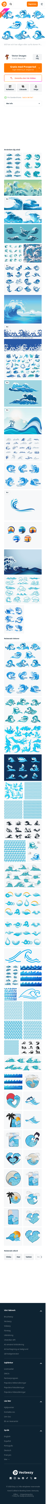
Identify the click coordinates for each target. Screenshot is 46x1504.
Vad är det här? (27, 97)
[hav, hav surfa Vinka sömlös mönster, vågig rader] (13, 1178)
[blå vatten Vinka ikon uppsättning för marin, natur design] (22, 521)
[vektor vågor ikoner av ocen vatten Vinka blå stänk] (13, 164)
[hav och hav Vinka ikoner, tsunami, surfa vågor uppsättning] (22, 635)
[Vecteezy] (4, 4)
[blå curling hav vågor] (14, 664)
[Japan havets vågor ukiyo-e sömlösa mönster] (13, 298)
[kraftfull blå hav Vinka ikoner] (11, 938)
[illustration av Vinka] (13, 1249)
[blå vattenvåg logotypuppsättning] (22, 324)
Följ (37, 58)
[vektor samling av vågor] (22, 493)
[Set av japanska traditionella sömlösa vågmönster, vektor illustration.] (22, 383)
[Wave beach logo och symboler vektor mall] (22, 550)
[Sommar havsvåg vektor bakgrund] (22, 466)
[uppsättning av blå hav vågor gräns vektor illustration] (14, 1085)
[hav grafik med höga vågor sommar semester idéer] (15, 1196)
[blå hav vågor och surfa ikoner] (22, 755)
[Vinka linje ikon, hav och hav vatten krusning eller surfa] (22, 1043)
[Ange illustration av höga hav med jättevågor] (22, 438)
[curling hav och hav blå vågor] (13, 191)
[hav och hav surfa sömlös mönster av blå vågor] (15, 916)
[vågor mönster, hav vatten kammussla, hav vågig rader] (12, 854)
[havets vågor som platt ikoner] (13, 279)
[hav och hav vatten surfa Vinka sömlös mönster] (30, 1176)
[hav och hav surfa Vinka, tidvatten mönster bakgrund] (13, 874)
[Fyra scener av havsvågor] (22, 236)
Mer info (9, 102)
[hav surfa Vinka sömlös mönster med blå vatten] (13, 1120)
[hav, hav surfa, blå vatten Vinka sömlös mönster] (13, 1159)
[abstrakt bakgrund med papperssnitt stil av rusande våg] (22, 607)
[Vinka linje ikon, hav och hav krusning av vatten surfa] (16, 1103)
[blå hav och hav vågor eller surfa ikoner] (22, 700)
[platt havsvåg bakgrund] (22, 354)
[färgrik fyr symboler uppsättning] (22, 580)
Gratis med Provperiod (23, 68)
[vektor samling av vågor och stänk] (22, 410)
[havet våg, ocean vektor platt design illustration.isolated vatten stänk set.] (22, 259)
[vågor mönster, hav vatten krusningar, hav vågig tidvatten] (31, 855)
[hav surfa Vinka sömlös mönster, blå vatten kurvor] (13, 1140)
